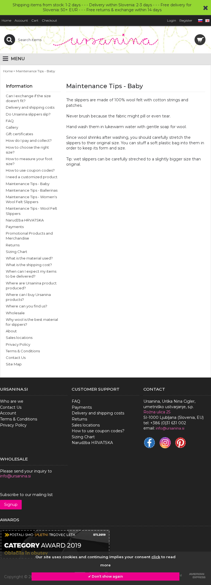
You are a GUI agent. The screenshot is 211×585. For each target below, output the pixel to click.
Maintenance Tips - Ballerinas (31, 190)
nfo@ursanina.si (170, 428)
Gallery (12, 127)
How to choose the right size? (27, 149)
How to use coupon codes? (30, 170)
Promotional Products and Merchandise (29, 235)
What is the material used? (29, 258)
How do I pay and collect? (29, 140)
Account (8, 413)
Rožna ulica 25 (156, 412)
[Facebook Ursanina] (149, 443)
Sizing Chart (16, 251)
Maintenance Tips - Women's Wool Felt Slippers (31, 199)
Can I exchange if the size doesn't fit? (28, 98)
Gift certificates (19, 134)
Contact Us (16, 357)
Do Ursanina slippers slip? (28, 114)
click (155, 557)
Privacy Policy (18, 344)
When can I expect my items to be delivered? (31, 273)
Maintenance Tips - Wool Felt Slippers (31, 210)
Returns (13, 245)
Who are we (11, 401)
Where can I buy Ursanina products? (28, 297)
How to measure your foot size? (29, 161)
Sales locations (19, 337)
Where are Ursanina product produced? (31, 285)
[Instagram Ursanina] (165, 443)
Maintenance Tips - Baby (27, 183)
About (11, 331)
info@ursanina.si (15, 476)
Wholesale (15, 313)
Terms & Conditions (23, 351)
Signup (11, 504)
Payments (15, 226)
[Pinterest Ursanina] (180, 442)
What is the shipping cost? (29, 265)
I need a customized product (31, 177)
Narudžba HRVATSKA (25, 220)
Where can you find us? (26, 306)
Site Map (14, 364)
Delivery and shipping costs (30, 107)
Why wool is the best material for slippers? (32, 322)
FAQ (10, 121)
